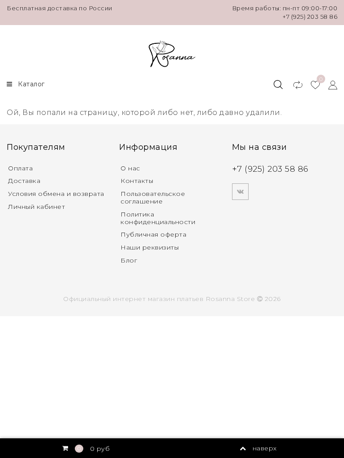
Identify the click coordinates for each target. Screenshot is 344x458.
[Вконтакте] (240, 191)
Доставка (24, 181)
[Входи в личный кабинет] (328, 84)
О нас (130, 168)
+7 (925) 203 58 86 (310, 16)
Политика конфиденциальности (157, 218)
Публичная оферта (153, 234)
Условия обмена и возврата (56, 194)
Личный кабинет (36, 207)
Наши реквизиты (149, 247)
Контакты (136, 181)
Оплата (20, 168)
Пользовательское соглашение (152, 197)
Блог (128, 260)
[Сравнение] (293, 84)
